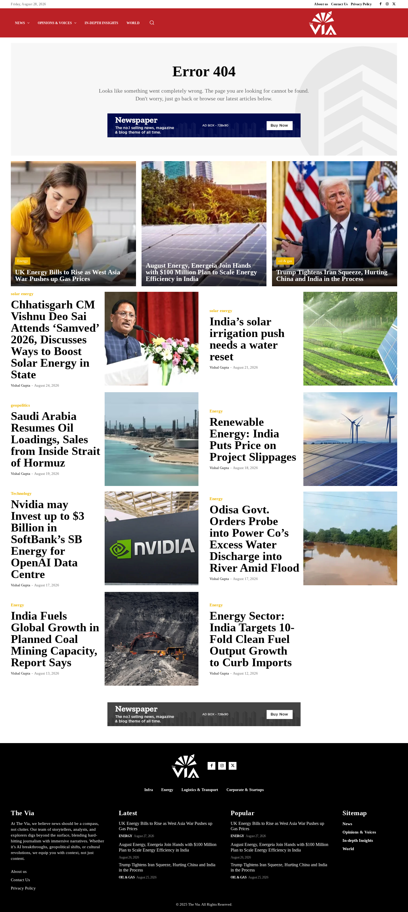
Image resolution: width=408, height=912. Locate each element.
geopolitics (20, 405)
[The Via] (353, 23)
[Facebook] (380, 4)
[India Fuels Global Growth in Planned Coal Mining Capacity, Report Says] (151, 639)
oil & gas (285, 261)
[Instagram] (387, 4)
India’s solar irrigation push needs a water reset (247, 339)
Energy (22, 261)
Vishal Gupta (20, 385)
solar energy (22, 294)
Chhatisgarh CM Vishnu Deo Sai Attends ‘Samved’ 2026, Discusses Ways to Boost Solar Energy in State (55, 339)
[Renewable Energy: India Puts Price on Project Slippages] (350, 439)
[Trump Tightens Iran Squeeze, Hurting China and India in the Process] (334, 223)
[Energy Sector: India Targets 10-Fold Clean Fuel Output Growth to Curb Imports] (350, 639)
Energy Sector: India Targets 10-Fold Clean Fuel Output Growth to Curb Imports (252, 639)
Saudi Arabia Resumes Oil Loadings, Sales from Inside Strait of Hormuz (55, 439)
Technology (21, 494)
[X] (394, 4)
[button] (151, 22)
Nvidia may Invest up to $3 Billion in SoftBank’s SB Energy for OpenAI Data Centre (47, 539)
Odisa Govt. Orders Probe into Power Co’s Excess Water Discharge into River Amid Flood (254, 538)
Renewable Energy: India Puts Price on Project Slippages (253, 439)
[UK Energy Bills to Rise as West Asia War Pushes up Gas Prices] (73, 223)
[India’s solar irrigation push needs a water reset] (350, 339)
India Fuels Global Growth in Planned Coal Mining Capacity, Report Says (55, 639)
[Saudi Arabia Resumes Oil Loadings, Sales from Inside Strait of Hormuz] (151, 439)
